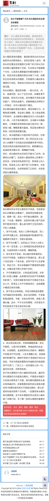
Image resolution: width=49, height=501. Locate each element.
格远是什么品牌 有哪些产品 (14, 454)
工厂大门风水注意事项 (19, 422)
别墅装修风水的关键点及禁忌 (22, 426)
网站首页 (6, 11)
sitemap (19, 485)
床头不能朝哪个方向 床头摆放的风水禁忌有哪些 (22, 457)
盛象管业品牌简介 (10, 450)
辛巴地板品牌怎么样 (11, 447)
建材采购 (17, 11)
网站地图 (29, 485)
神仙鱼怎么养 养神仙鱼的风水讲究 (17, 444)
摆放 (26, 407)
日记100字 (26, 488)
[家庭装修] (10, 3)
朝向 (21, 407)
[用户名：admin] (6, 20)
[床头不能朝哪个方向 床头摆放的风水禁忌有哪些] (24, 190)
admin (25, 410)
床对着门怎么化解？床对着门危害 (16, 463)
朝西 (31, 407)
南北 (36, 407)
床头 (16, 407)
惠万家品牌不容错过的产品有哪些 (16, 441)
